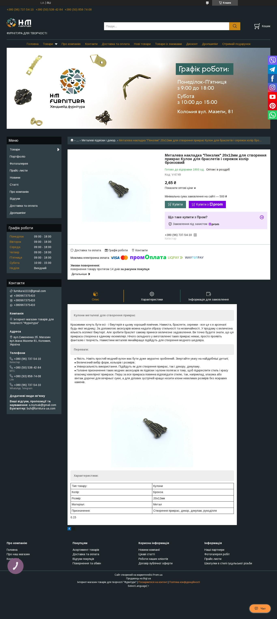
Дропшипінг (210, 44)
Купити (177, 204)
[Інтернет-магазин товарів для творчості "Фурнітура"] (53, 22)
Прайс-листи (19, 170)
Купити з (202, 204)
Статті (14, 184)
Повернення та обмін (87, 563)
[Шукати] (234, 26)
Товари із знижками (168, 44)
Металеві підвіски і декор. (99, 140)
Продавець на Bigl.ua (138, 578)
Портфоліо (17, 156)
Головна (33, 44)
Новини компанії (149, 549)
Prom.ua (157, 574)
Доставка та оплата (116, 44)
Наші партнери (214, 549)
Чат (263, 608)
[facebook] (69, 529)
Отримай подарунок (236, 44)
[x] (73, 529)
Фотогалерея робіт (217, 554)
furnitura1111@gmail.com (30, 291)
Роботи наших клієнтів (153, 558)
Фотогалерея (19, 163)
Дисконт (192, 44)
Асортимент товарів (86, 549)
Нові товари (142, 44)
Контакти (91, 44)
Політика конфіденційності (184, 582)
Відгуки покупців (83, 558)
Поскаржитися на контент (152, 582)
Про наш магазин (18, 554)
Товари (48, 44)
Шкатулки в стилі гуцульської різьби (228, 563)
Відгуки (15, 198)
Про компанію (71, 44)
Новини (15, 177)
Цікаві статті (146, 554)
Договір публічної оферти (155, 563)
